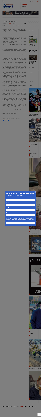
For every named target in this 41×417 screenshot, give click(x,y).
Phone (7, 212)
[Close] (35, 192)
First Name (8, 202)
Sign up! (20, 223)
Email (7, 197)
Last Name (8, 207)
